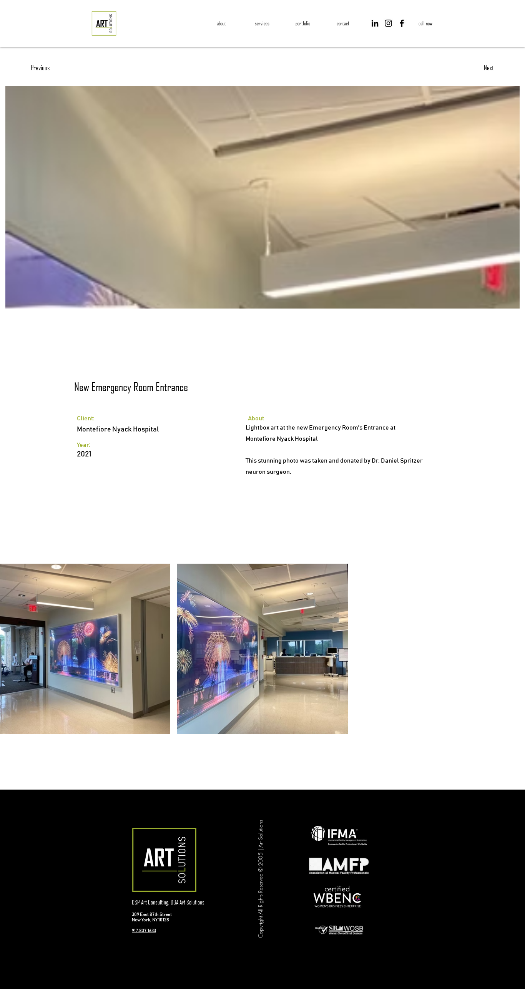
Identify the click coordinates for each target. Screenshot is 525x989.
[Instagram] (388, 23)
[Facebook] (402, 23)
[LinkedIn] (375, 23)
